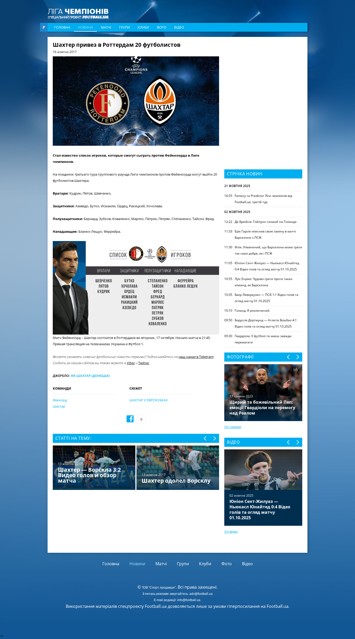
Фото (161, 27)
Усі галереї (232, 426)
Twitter (143, 363)
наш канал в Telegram (196, 356)
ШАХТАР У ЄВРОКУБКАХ (148, 400)
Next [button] (214, 438)
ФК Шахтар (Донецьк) (90, 375)
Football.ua (277, 606)
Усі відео (231, 531)
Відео (179, 27)
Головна (62, 27)
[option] (136, 468)
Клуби (143, 27)
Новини (85, 27)
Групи (124, 27)
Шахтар (59, 406)
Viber (131, 363)
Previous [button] (205, 438)
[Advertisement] (263, 74)
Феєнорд (60, 400)
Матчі (106, 27)
